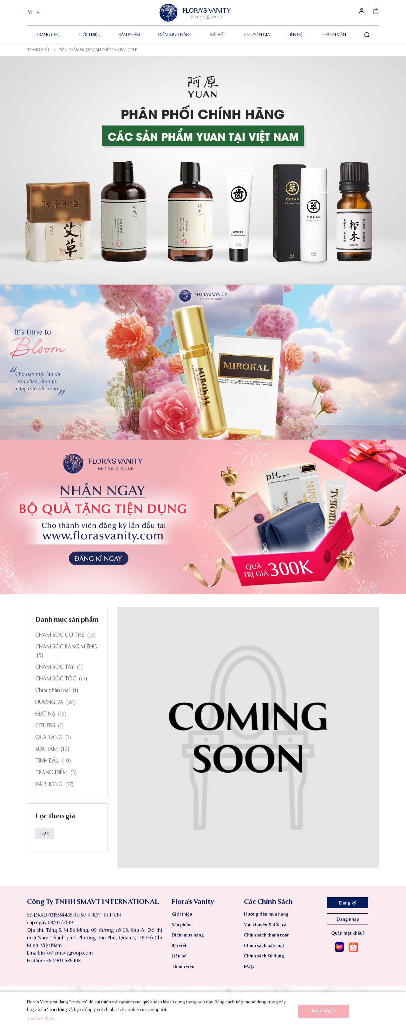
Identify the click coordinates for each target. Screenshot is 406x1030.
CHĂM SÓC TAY (54, 667)
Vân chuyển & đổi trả (265, 925)
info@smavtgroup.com (67, 953)
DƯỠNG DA (49, 702)
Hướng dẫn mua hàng (266, 914)
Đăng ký (347, 903)
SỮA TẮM (46, 749)
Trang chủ (48, 35)
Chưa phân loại (52, 690)
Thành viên (333, 35)
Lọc (44, 833)
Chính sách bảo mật (264, 945)
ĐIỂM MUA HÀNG (175, 35)
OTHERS (45, 726)
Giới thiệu (89, 35)
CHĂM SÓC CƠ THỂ (59, 635)
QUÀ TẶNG (48, 737)
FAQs (249, 966)
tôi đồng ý (323, 1011)
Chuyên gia (257, 35)
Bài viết (218, 35)
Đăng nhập (348, 919)
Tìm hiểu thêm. (41, 1018)
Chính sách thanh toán (267, 935)
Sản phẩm (129, 35)
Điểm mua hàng (188, 935)
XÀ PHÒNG (48, 784)
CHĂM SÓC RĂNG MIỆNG (66, 647)
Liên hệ (295, 35)
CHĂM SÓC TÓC (55, 679)
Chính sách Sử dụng (264, 956)
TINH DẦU (47, 761)
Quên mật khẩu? (347, 933)
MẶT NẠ (45, 714)
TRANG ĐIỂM (51, 773)
